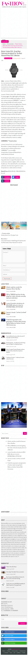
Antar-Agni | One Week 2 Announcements (15, 572)
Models (23, 652)
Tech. (11, 652)
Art (14, 652)
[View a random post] (3, 40)
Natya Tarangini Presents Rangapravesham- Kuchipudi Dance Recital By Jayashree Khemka (15, 351)
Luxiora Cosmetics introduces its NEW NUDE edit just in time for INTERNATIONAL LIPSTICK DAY (15, 305)
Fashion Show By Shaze (11, 566)
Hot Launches (10, 44)
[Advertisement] (14, 23)
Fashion (4, 650)
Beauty (8, 650)
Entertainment (23, 650)
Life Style (6, 652)
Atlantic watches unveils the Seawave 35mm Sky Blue (14, 288)
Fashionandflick (17, 58)
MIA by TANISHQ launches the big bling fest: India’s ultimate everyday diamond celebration (16, 296)
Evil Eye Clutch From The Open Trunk (9, 235)
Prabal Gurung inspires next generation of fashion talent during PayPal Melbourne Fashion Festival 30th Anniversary (16, 322)
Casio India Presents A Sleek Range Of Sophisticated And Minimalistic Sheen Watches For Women (13, 241)
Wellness (19, 652)
